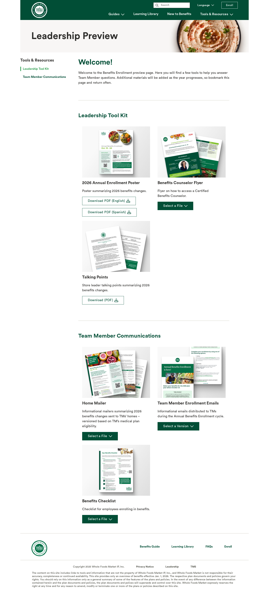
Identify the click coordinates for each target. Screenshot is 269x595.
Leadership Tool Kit (36, 68)
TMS (193, 567)
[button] (116, 14)
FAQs (209, 546)
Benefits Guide (150, 546)
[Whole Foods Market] (39, 546)
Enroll (229, 5)
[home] (39, 10)
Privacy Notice (145, 567)
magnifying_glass (157, 5)
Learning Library (145, 14)
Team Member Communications (44, 76)
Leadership (172, 567)
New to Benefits (179, 14)
